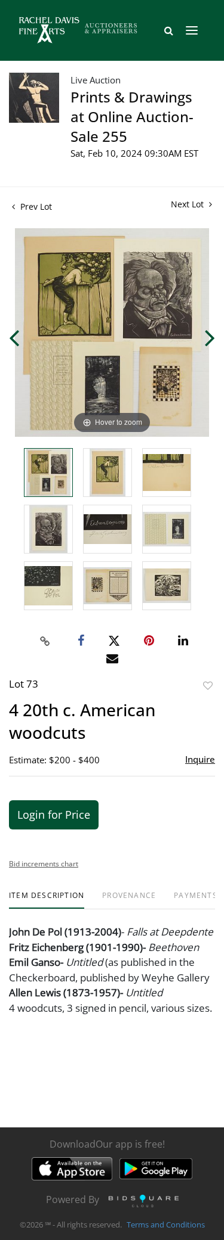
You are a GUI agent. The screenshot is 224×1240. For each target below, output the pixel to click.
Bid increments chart (43, 864)
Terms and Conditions (166, 1224)
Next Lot (188, 204)
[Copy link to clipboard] (45, 641)
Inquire (200, 759)
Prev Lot (35, 206)
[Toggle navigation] (191, 30)
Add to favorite (208, 685)
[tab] (46, 900)
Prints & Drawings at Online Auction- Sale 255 (132, 116)
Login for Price (53, 814)
